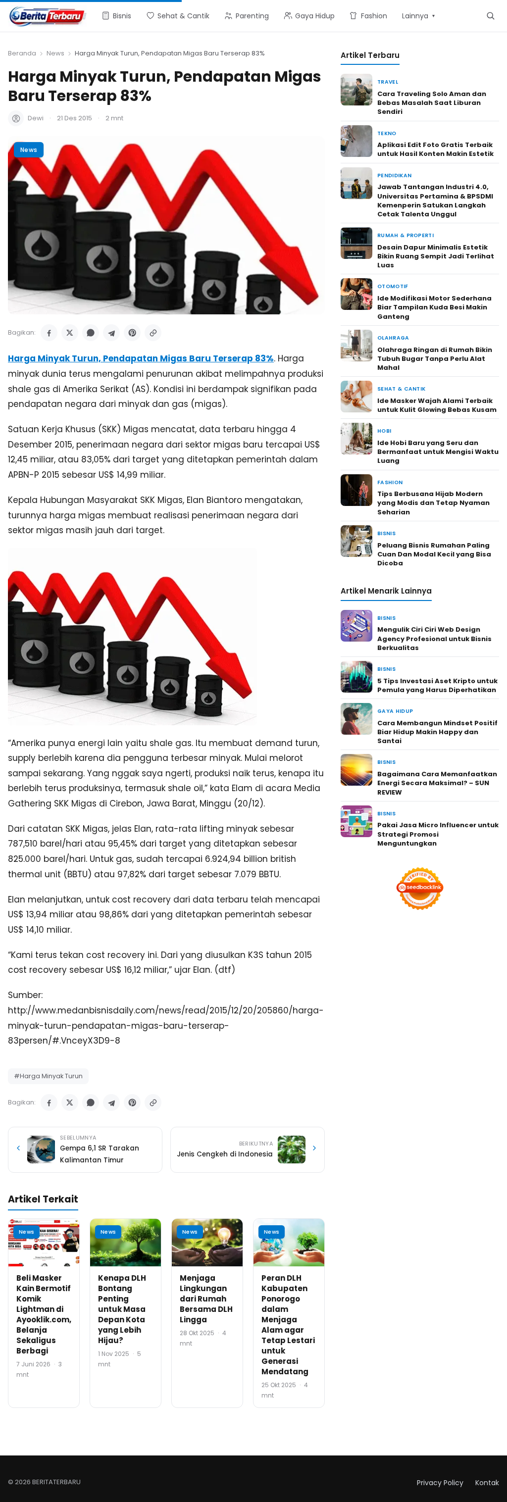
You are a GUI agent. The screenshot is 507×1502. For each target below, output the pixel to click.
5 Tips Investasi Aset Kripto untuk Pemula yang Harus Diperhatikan (437, 685)
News (55, 53)
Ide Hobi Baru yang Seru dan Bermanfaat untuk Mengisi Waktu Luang (438, 451)
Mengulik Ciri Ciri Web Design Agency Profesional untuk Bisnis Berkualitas (434, 638)
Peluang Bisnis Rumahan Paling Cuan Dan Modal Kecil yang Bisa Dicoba (434, 554)
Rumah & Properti (405, 235)
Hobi (384, 431)
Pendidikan (394, 175)
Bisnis (386, 533)
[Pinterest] (132, 332)
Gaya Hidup (395, 711)
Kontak (487, 1483)
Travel (387, 82)
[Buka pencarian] (490, 15)
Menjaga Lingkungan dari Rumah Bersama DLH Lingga (206, 1299)
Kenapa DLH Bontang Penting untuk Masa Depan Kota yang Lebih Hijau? (122, 1309)
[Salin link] (153, 332)
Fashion (390, 482)
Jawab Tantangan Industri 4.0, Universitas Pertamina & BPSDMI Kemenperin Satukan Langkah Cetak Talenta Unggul (435, 200)
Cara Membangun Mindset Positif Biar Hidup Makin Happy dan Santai (437, 732)
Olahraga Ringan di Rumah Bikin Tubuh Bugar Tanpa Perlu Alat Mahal (434, 358)
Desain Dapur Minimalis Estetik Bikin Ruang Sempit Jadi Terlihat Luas (435, 256)
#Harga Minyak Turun (48, 1076)
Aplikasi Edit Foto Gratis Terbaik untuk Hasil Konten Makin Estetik (435, 149)
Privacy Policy (440, 1483)
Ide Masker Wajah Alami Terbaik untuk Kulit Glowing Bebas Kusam (437, 405)
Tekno (387, 133)
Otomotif (392, 286)
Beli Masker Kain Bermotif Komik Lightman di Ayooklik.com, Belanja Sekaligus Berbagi (43, 1314)
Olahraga (393, 338)
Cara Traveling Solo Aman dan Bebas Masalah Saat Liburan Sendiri (431, 102)
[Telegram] (111, 332)
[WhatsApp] (90, 332)
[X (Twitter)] (69, 332)
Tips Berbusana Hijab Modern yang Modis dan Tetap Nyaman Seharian (433, 502)
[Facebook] (49, 332)
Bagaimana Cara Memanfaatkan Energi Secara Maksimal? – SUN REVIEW (437, 783)
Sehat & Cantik (401, 389)
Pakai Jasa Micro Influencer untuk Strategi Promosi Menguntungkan (438, 834)
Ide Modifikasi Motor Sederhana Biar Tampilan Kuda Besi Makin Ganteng (434, 307)
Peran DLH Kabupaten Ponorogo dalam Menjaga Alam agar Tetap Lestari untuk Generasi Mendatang (288, 1325)
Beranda (22, 53)
